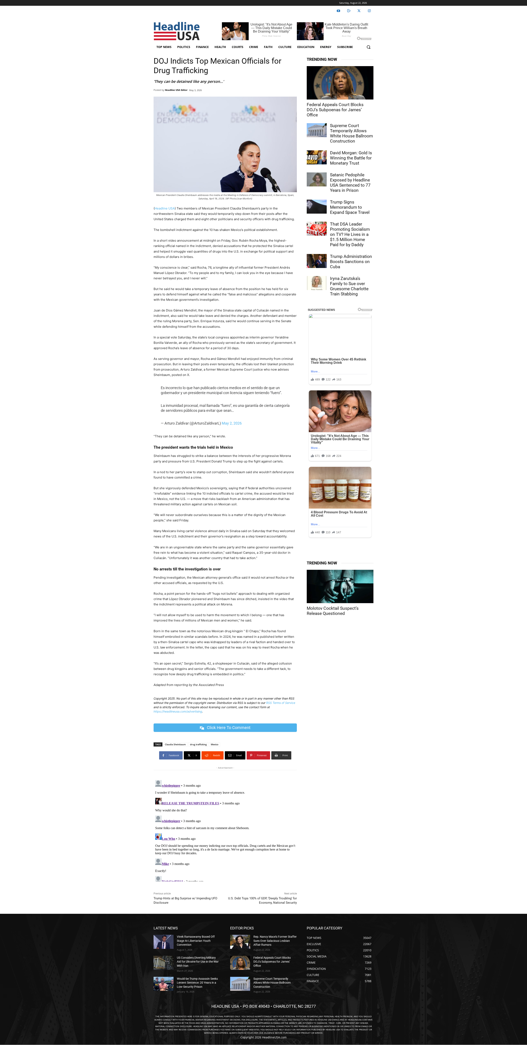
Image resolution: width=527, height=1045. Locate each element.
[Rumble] (349, 11)
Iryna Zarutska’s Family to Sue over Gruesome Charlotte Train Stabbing (349, 286)
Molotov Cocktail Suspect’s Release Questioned (333, 611)
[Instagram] (369, 11)
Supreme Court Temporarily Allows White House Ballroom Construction (351, 133)
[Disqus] (225, 829)
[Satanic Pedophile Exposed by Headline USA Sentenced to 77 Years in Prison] (317, 179)
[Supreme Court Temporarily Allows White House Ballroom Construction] (317, 130)
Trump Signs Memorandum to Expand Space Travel (350, 207)
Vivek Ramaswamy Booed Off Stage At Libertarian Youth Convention (196, 940)
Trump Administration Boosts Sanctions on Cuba (351, 261)
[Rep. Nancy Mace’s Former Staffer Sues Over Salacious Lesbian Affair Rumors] (240, 942)
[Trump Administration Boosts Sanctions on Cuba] (317, 261)
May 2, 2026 (232, 423)
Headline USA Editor (176, 89)
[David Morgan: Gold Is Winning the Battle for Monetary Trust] (317, 157)
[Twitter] (359, 11)
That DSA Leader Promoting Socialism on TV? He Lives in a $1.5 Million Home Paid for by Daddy (350, 234)
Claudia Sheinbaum (175, 744)
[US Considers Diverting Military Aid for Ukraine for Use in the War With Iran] (164, 963)
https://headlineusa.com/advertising (178, 711)
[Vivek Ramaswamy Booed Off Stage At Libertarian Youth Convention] (164, 942)
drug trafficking (198, 744)
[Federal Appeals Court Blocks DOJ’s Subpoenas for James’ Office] (340, 82)
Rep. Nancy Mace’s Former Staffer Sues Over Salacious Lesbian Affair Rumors (275, 940)
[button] (368, 47)
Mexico (214, 744)
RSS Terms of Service (280, 702)
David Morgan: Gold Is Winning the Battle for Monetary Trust (351, 158)
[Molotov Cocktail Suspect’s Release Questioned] (340, 586)
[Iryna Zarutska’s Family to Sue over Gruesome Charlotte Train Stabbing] (317, 283)
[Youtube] (338, 11)
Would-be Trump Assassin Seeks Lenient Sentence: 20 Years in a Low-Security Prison (197, 982)
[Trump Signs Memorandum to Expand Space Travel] (317, 207)
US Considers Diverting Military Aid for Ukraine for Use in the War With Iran (198, 961)
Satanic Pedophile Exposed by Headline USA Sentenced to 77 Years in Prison (350, 182)
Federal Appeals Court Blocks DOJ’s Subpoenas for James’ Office (335, 109)
